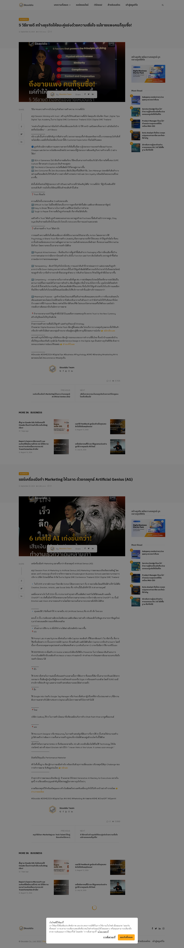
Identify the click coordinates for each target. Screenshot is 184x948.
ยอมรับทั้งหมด (126, 937)
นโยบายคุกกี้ (103, 931)
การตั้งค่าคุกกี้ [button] (109, 937)
